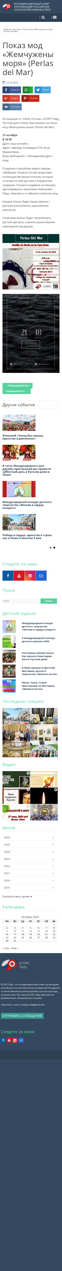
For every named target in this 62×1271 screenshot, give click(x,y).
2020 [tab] (7, 880)
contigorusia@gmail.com (32, 1004)
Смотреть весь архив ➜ (17, 896)
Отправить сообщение (22, 1016)
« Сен (5, 948)
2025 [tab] (7, 844)
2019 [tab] (7, 887)
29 (54, 937)
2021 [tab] (7, 873)
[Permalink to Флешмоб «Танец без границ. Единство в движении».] (19, 423)
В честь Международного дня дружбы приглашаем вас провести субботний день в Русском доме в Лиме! (26, 470)
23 (7, 937)
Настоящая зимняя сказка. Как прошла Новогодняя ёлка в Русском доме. (38, 656)
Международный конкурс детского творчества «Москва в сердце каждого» (27, 505)
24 (15, 937)
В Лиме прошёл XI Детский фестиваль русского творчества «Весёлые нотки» (40, 671)
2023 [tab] (7, 858)
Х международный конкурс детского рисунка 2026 (38, 639)
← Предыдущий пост (17, 385)
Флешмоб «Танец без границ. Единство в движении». (23, 437)
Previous (52, 403)
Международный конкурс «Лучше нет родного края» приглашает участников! (26, 541)
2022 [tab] (7, 866)
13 (38, 931)
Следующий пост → (16, 391)
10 (15, 931)
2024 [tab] (7, 851)
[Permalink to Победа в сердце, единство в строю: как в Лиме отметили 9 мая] (19, 522)
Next (57, 403)
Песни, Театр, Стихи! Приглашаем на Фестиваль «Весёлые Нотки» (38, 685)
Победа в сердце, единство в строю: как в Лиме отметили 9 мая (27, 536)
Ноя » (14, 948)
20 (38, 934)
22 (54, 934)
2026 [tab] (7, 837)
